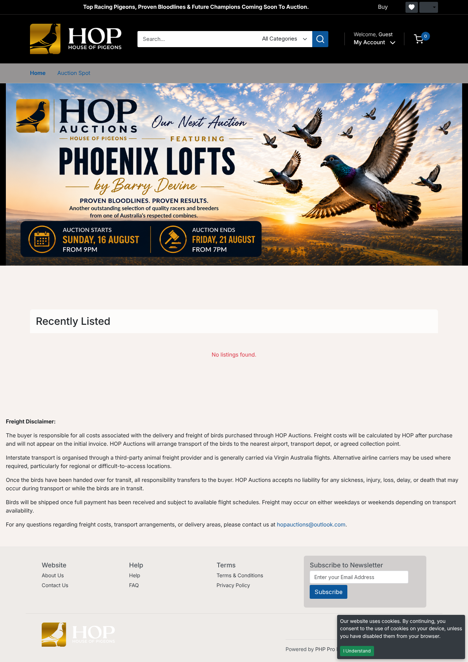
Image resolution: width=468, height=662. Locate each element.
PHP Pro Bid (329, 649)
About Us (53, 575)
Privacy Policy (233, 585)
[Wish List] (411, 7)
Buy (383, 6)
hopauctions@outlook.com (311, 524)
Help (134, 575)
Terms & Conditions (239, 575)
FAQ (134, 585)
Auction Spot (73, 72)
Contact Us (55, 585)
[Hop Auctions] (75, 38)
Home (38, 72)
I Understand (357, 651)
